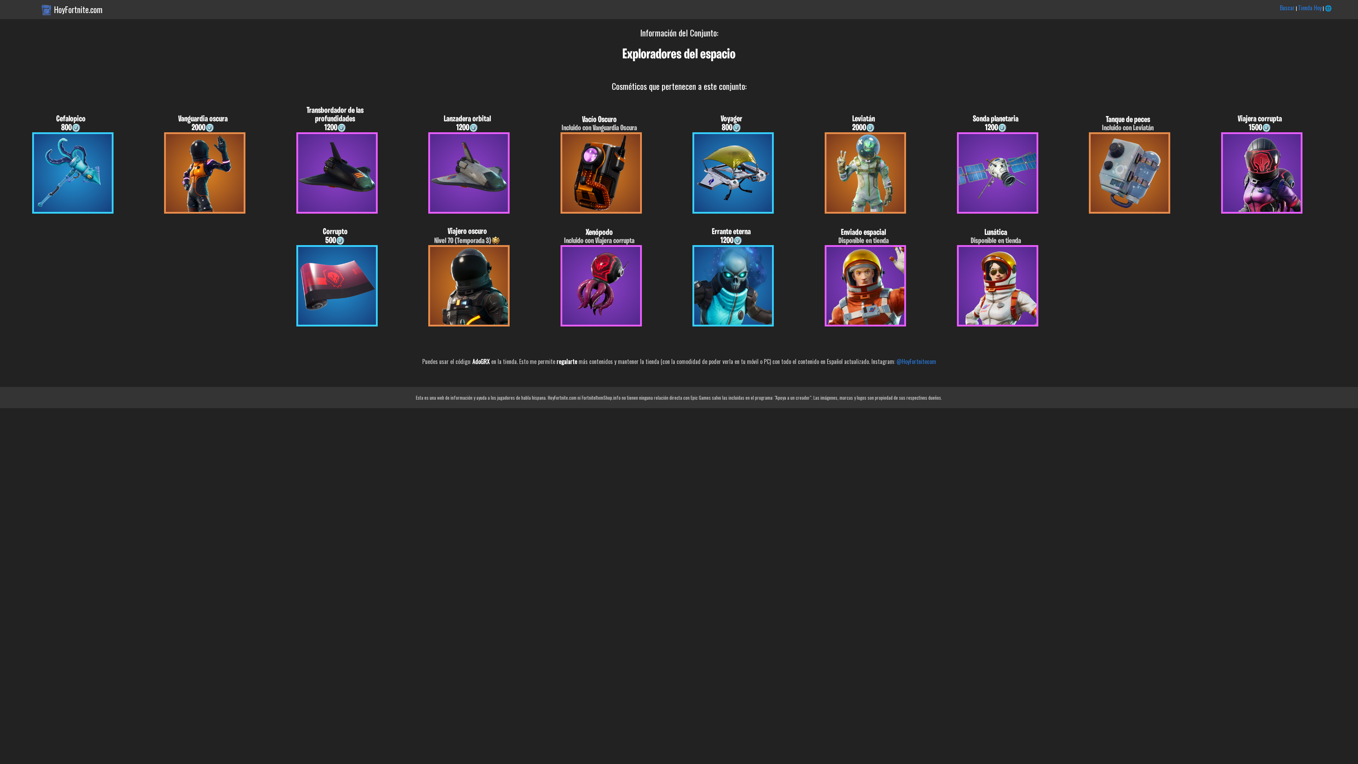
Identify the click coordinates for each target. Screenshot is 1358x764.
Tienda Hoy (1310, 8)
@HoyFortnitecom (916, 361)
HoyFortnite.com (78, 10)
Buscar (1287, 8)
